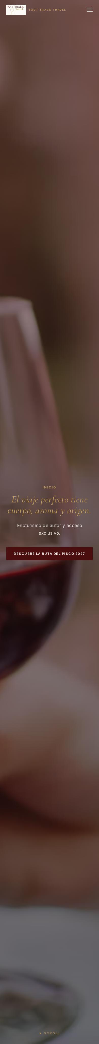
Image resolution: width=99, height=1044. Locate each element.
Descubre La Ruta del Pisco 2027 (49, 554)
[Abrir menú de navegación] (90, 10)
